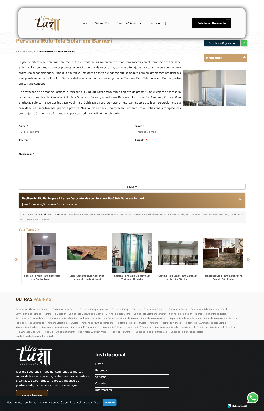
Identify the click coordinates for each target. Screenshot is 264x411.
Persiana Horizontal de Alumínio (165, 322)
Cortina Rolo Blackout (55, 313)
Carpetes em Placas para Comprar (32, 309)
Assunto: (141, 140)
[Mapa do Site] (186, 406)
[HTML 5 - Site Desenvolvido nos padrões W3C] (196, 406)
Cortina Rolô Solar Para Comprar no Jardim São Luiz (177, 277)
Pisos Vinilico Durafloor (121, 331)
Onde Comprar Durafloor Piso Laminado (69, 318)
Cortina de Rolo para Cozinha (94, 309)
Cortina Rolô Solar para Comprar (150, 313)
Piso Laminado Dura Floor (194, 327)
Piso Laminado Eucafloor (222, 327)
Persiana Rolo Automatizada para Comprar (206, 322)
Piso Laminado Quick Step (29, 331)
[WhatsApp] (252, 398)
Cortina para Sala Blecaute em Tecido (209, 309)
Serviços (100, 377)
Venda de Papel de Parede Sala (151, 331)
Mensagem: (26, 154)
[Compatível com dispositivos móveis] (220, 406)
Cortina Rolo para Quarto (118, 313)
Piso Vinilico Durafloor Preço (92, 331)
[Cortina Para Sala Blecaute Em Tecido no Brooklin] (132, 253)
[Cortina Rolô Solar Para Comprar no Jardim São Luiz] (178, 253)
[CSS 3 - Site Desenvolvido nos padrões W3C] (208, 406)
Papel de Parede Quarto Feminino (221, 318)
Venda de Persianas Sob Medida (187, 331)
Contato (154, 23)
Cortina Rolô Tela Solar (180, 313)
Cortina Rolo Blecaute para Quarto (86, 313)
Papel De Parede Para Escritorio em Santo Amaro (41, 277)
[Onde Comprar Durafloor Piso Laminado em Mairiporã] (87, 253)
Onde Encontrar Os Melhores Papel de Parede (115, 318)
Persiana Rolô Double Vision (85, 327)
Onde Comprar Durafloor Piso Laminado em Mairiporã (87, 277)
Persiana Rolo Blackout (27, 327)
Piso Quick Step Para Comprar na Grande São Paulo (223, 277)
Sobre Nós (102, 23)
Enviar (131, 187)
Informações (103, 390)
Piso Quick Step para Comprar (60, 331)
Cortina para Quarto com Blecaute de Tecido (165, 309)
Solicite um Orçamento (212, 23)
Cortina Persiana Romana (28, 313)
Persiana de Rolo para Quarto (131, 322)
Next (248, 259)
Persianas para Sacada (166, 327)
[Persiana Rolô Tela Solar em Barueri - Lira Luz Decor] (47, 23)
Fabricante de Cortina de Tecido (210, 313)
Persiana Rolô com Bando (55, 327)
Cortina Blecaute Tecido (64, 309)
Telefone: (25, 140)
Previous (16, 259)
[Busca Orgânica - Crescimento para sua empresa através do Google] (237, 405)
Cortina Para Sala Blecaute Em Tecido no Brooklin (132, 277)
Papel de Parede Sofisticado (30, 322)
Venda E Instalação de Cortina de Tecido (35, 336)
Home (83, 23)
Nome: (23, 126)
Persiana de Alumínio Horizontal (97, 322)
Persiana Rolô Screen (113, 327)
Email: (139, 126)
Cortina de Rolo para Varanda (126, 309)
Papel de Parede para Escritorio (185, 318)
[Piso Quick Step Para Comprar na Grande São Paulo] (223, 253)
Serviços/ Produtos (129, 23)
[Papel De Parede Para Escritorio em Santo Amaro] (41, 253)
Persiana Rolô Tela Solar (139, 327)
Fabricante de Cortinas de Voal (31, 318)
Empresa (101, 370)
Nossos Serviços (32, 395)
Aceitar (110, 403)
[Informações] (167, 23)
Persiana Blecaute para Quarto (62, 322)
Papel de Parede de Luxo (153, 318)
